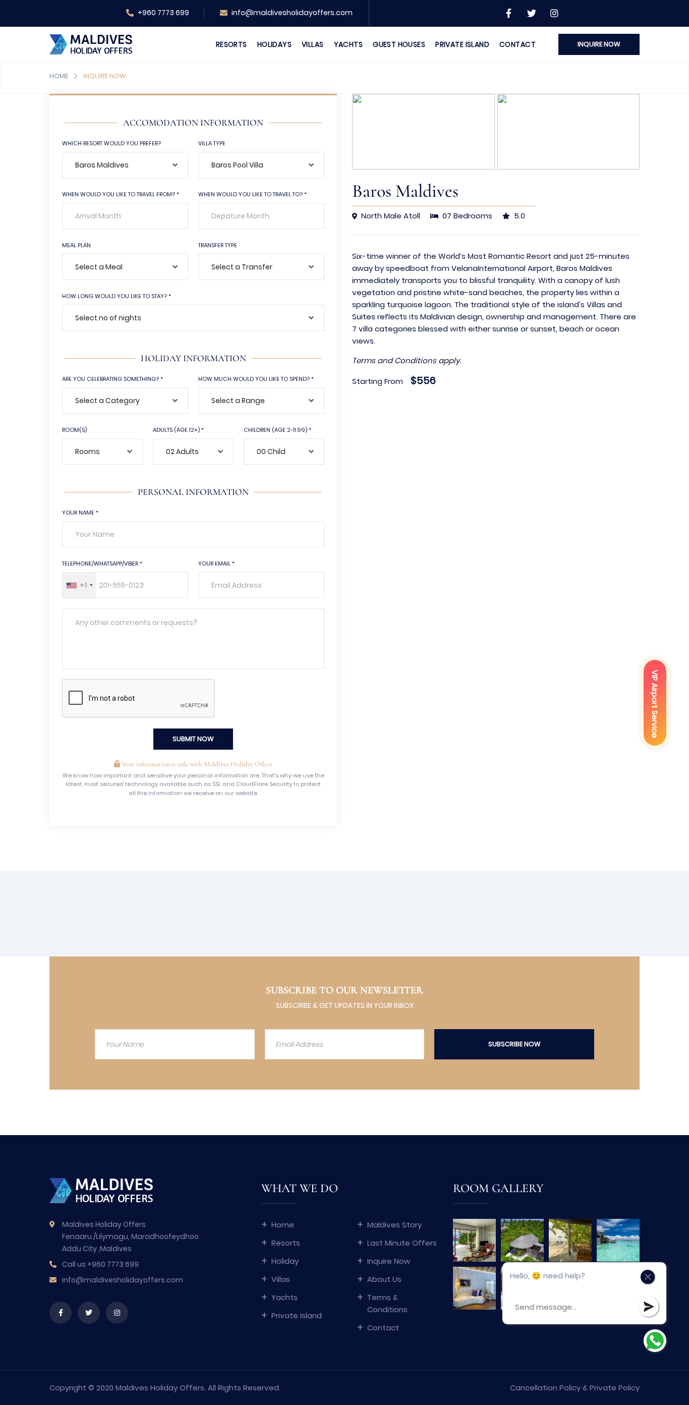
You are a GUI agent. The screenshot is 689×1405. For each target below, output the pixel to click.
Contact (517, 44)
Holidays (274, 44)
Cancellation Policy (545, 1387)
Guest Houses (399, 44)
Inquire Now (389, 1261)
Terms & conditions (387, 1303)
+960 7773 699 (162, 13)
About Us (384, 1279)
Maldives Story (394, 1224)
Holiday (285, 1261)
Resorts (231, 44)
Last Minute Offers (402, 1243)
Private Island (462, 44)
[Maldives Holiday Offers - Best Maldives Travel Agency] (90, 43)
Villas (313, 44)
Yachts (348, 44)
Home (58, 76)
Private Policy (615, 1387)
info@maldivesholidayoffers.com (291, 13)
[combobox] (125, 165)
